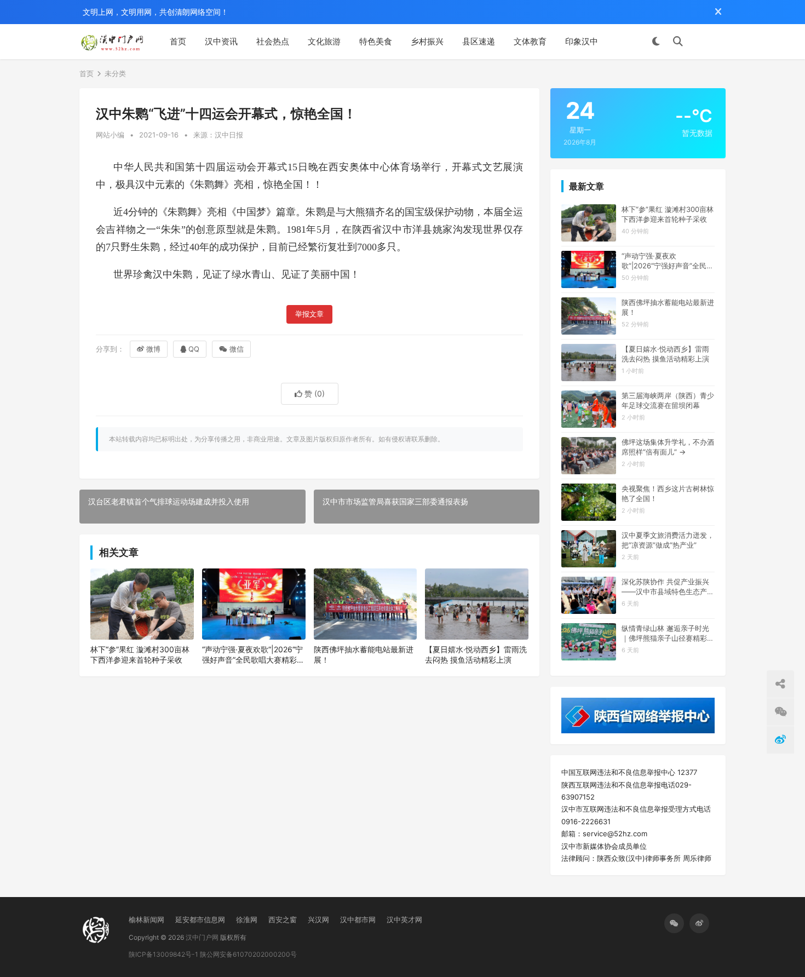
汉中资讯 (221, 41)
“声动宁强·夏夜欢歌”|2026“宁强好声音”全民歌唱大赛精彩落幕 (253, 655)
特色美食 (375, 41)
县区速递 (478, 41)
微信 (236, 348)
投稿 (710, 41)
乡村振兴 (427, 41)
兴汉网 (318, 919)
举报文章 (309, 314)
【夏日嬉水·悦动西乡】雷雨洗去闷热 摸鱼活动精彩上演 (476, 655)
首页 (178, 41)
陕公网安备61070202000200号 (248, 954)
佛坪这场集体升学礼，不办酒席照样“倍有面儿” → (668, 447)
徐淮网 (246, 919)
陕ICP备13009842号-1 (163, 954)
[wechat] (674, 923)
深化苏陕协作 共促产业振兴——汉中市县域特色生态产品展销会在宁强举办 (668, 586)
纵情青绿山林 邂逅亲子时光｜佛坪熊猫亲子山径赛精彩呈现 (668, 633)
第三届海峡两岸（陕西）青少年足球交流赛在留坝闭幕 (668, 400)
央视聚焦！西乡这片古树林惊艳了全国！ (668, 493)
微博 (153, 348)
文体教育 (530, 41)
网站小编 (110, 134)
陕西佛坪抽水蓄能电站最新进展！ (363, 655)
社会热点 (272, 41)
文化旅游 (324, 41)
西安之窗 (282, 919)
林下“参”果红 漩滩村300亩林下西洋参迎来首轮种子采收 (139, 655)
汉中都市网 (358, 919)
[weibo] (699, 923)
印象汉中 (581, 41)
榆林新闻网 (146, 919)
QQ (193, 348)
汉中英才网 (404, 919)
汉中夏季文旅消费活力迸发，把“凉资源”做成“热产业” (668, 540)
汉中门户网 (202, 937)
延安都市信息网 (200, 919)
